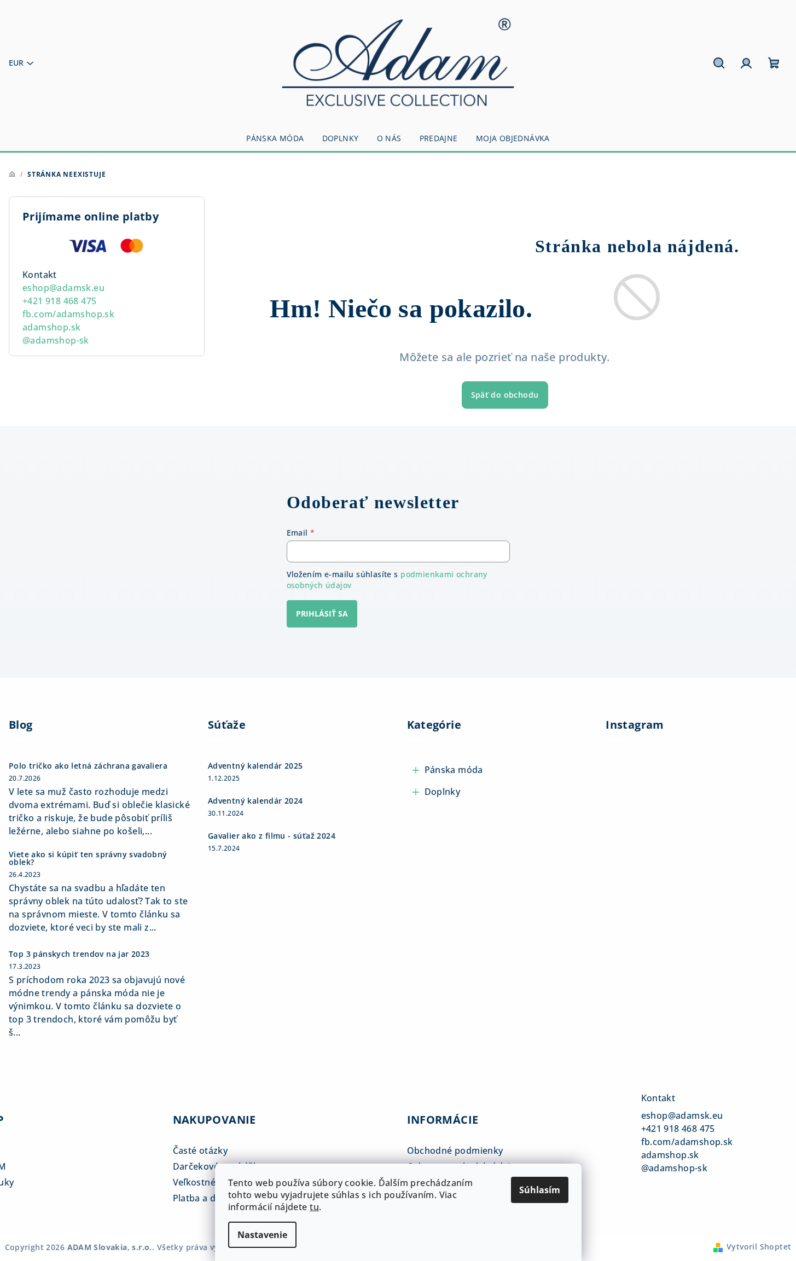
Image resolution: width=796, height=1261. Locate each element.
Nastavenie (262, 1235)
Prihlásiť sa (322, 613)
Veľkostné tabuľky (212, 1182)
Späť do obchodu (505, 395)
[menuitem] (274, 138)
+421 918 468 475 (59, 301)
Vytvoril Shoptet (759, 1246)
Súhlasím (539, 1190)
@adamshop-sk (55, 340)
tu (314, 1207)
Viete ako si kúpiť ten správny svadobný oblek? (88, 858)
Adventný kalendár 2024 (255, 801)
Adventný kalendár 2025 (255, 766)
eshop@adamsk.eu (63, 288)
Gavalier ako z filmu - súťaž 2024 (271, 836)
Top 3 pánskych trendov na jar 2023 (79, 954)
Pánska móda (454, 770)
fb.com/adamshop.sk (68, 314)
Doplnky (443, 792)
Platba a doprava (209, 1198)
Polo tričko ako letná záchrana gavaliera (88, 766)
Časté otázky (200, 1150)
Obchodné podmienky (455, 1150)
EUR (16, 62)
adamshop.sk (51, 327)
